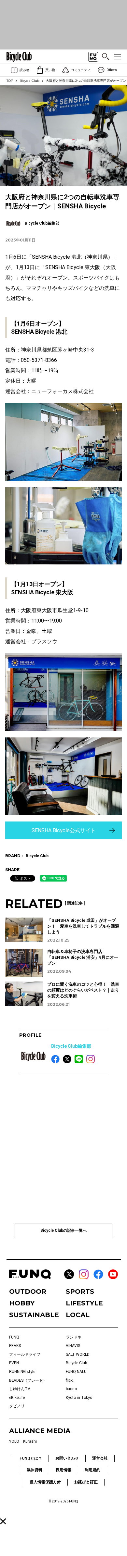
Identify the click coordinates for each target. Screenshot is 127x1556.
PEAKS (15, 1345)
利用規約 (92, 1470)
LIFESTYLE (84, 1303)
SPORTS (80, 1291)
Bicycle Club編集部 (71, 1046)
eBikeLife (17, 1397)
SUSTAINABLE (34, 1315)
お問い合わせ (67, 1458)
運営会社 (100, 1458)
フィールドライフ (24, 1354)
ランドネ (73, 1337)
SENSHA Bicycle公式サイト (64, 830)
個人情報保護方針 (45, 1482)
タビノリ (17, 1406)
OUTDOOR (27, 1291)
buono (71, 1389)
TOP (10, 81)
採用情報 (63, 1470)
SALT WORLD (78, 1354)
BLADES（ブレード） (28, 1380)
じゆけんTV (19, 1389)
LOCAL (78, 1315)
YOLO (14, 1441)
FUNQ (14, 1337)
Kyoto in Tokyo (79, 1397)
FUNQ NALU (76, 1371)
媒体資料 (34, 1470)
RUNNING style (22, 1371)
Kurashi (30, 1441)
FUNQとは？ (31, 1458)
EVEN (14, 1363)
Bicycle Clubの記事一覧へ (63, 1230)
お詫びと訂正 (86, 1482)
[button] (3, 1521)
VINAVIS (73, 1345)
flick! (70, 1380)
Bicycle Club (29, 81)
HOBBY (22, 1303)
